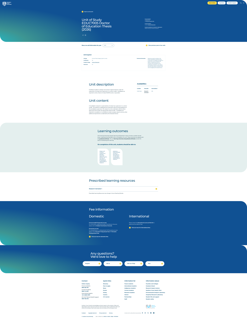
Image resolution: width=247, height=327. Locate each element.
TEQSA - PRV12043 (114, 316)
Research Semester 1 (95, 189)
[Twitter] (148, 313)
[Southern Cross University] (7, 3)
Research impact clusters (153, 288)
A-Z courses (106, 297)
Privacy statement (103, 313)
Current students (129, 290)
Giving (105, 292)
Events (105, 290)
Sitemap (111, 313)
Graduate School (150, 286)
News (104, 288)
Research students (129, 292)
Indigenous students (130, 288)
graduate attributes (104, 138)
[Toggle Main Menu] (243, 3)
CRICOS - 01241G (106, 316)
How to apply (106, 286)
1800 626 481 (85, 287)
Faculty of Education (95, 62)
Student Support (232, 2)
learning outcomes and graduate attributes (124, 138)
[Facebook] (142, 313)
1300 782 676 (85, 298)
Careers (105, 294)
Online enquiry (86, 283)
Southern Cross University (88, 316)
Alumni (126, 294)
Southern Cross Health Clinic (154, 290)
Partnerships (127, 297)
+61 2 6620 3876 (86, 295)
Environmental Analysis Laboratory (155, 292)
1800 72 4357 (85, 291)
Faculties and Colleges (152, 283)
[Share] (83, 35)
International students (130, 286)
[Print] (85, 35)
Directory (105, 283)
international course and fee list (145, 222)
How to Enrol (212, 2)
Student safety (150, 299)
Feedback (84, 313)
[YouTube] (153, 313)
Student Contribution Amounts (104, 225)
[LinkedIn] (150, 313)
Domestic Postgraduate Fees (103, 231)
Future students (128, 283)
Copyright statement (92, 313)
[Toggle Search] (240, 3)
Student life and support (152, 297)
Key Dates (221, 2)
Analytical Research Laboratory (154, 294)
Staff (125, 299)
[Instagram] (145, 313)
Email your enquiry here (150, 21)
